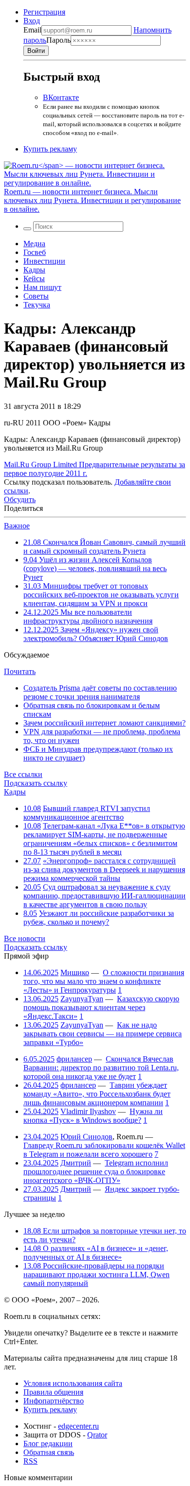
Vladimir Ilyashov (88, 1111)
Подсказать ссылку (35, 783)
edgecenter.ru (78, 1426)
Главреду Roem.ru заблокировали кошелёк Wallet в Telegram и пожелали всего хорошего (104, 1149)
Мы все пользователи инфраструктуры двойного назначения (87, 616)
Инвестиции (44, 261)
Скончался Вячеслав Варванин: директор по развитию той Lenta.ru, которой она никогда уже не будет (101, 1068)
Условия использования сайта (72, 1383)
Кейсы (34, 278)
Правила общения (53, 1392)
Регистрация (44, 12)
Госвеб (34, 252)
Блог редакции (48, 1443)
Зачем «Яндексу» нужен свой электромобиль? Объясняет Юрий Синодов (95, 633)
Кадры (34, 270)
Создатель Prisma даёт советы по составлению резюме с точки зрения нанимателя (100, 692)
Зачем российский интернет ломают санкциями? (104, 723)
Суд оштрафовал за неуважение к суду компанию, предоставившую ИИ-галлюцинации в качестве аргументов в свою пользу (104, 896)
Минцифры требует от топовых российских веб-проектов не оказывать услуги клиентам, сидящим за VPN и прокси (101, 595)
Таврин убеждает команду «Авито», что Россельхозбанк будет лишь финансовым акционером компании (97, 1094)
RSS (30, 1461)
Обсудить (20, 499)
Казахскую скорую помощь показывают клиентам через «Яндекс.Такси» (101, 1007)
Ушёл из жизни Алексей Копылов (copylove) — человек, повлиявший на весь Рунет (95, 568)
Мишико (74, 972)
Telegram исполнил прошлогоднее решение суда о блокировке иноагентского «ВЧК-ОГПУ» (95, 1171)
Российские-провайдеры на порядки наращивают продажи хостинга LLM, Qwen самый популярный (96, 1274)
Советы (36, 296)
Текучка (36, 305)
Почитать (20, 671)
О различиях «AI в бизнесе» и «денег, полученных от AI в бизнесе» (95, 1252)
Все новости (24, 938)
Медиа (34, 243)
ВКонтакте (61, 97)
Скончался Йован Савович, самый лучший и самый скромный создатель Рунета (104, 546)
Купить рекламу (50, 149)
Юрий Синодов (86, 1136)
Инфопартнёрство (53, 1401)
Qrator (97, 1435)
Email (32, 30)
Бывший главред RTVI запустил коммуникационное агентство (86, 812)
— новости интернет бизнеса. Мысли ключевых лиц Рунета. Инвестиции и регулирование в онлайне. (92, 200)
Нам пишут (42, 287)
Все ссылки (23, 774)
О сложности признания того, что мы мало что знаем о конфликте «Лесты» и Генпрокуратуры (103, 981)
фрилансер (74, 1059)
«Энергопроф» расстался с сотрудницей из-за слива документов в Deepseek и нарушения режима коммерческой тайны (104, 869)
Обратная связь (48, 1452)
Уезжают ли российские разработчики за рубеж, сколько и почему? (98, 917)
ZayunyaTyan (81, 999)
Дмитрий (75, 1163)
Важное (17, 526)
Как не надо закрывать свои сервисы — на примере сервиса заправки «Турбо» (102, 1034)
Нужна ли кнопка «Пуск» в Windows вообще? (93, 1115)
